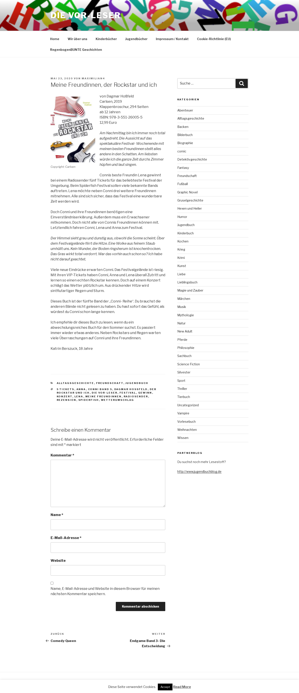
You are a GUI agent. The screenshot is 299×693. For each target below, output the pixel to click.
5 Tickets (65, 389)
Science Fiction (188, 364)
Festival (128, 392)
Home (54, 39)
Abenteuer (185, 110)
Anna (81, 389)
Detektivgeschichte (192, 159)
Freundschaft (109, 383)
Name (57, 515)
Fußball (182, 184)
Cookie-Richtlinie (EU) (214, 39)
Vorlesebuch (186, 421)
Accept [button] (165, 687)
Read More (182, 687)
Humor (182, 217)
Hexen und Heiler (189, 208)
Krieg (181, 249)
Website (58, 561)
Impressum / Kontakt (172, 39)
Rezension (66, 399)
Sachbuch (184, 356)
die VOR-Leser (105, 392)
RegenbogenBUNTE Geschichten (76, 49)
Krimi (181, 258)
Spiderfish (88, 399)
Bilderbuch (185, 135)
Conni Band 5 (100, 389)
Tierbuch (183, 397)
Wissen (182, 438)
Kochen (182, 241)
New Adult (184, 331)
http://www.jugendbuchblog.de (199, 471)
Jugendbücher (136, 39)
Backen (182, 127)
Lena (78, 396)
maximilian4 (93, 78)
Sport (181, 380)
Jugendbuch (136, 383)
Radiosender (136, 396)
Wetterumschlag (117, 399)
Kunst (181, 266)
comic (181, 151)
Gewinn (145, 392)
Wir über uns (77, 39)
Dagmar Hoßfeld (131, 389)
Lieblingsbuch (187, 282)
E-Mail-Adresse (66, 538)
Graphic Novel (187, 192)
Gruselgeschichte (190, 200)
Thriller (182, 389)
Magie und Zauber (190, 290)
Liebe (181, 274)
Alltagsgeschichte (75, 383)
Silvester (183, 372)
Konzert (64, 396)
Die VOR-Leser (86, 15)
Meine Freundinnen (103, 396)
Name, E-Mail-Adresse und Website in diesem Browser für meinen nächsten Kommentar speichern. (105, 591)
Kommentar (62, 455)
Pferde (182, 339)
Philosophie (185, 348)
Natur (181, 323)
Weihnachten (187, 429)
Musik (181, 307)
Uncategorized (188, 405)
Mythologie (185, 315)
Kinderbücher (106, 39)
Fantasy (183, 168)
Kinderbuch (185, 233)
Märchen (183, 299)
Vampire (183, 413)
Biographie (185, 143)
